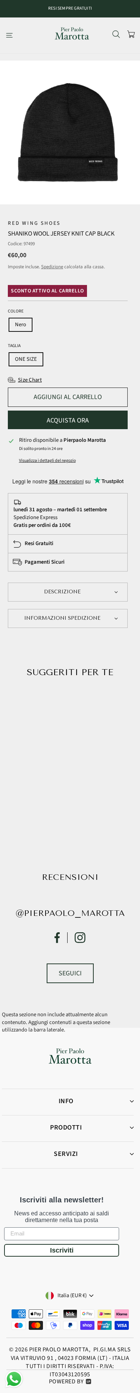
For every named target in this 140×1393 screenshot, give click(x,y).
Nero (20, 324)
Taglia (14, 346)
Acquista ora (68, 420)
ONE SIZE (26, 359)
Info (66, 1101)
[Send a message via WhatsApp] (14, 1379)
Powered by (66, 1381)
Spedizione (52, 266)
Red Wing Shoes (34, 223)
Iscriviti (62, 1250)
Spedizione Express (35, 517)
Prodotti (66, 1127)
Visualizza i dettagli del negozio (47, 461)
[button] (68, 592)
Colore (16, 311)
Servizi (66, 1154)
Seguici (70, 973)
